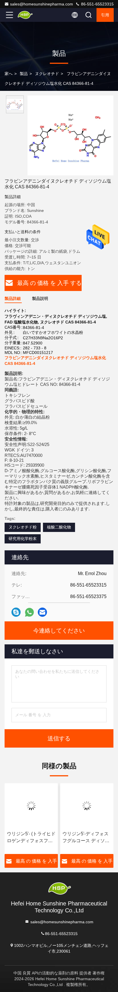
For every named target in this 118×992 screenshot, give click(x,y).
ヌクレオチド (47, 73)
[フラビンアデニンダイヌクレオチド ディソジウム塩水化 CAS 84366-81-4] (70, 135)
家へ (9, 73)
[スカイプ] (16, 612)
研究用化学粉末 (23, 538)
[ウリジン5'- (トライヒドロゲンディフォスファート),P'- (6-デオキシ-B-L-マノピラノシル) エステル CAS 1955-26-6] (31, 805)
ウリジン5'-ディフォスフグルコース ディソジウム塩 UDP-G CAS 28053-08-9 (85, 837)
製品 (24, 73)
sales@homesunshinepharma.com (41, 4)
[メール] (42, 612)
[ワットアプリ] (29, 612)
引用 (105, 15)
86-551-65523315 (97, 4)
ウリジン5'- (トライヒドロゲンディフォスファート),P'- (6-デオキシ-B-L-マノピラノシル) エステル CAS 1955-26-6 (31, 837)
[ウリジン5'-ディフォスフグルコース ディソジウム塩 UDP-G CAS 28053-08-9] (86, 805)
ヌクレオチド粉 (23, 527)
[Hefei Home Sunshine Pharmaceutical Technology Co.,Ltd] (28, 15)
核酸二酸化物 (59, 527)
